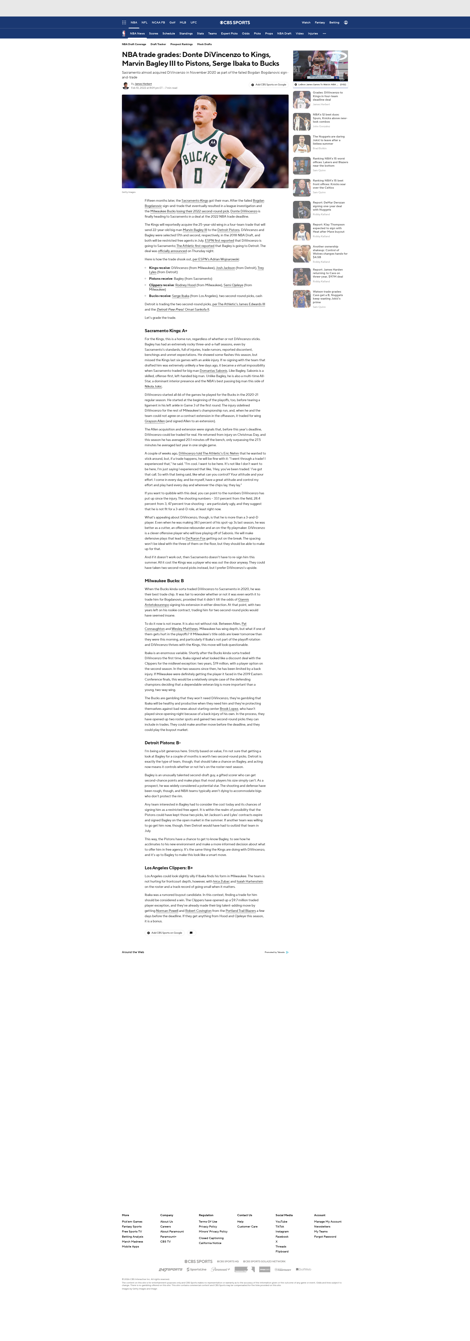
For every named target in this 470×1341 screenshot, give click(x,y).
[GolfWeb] (303, 1269)
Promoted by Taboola (275, 952)
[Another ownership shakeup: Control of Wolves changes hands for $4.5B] (302, 254)
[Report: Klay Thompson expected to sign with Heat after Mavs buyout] (302, 232)
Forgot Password (325, 1237)
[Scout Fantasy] (283, 1269)
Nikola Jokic (153, 386)
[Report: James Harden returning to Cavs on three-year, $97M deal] (302, 277)
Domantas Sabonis (213, 371)
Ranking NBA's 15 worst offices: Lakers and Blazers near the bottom (330, 162)
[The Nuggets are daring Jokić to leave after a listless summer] (302, 144)
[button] (324, 33)
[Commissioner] (245, 1268)
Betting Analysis (132, 1237)
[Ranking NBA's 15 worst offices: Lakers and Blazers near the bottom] (302, 166)
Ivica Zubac (221, 881)
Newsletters (322, 1226)
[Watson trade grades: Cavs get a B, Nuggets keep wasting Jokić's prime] (302, 299)
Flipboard (282, 1251)
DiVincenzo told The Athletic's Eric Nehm (209, 453)
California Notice (210, 1243)
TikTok (280, 1226)
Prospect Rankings (181, 44)
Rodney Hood (185, 285)
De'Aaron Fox (195, 538)
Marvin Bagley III (195, 230)
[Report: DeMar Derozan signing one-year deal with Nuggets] (302, 210)
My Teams (321, 1231)
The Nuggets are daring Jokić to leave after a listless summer (329, 140)
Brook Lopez (229, 709)
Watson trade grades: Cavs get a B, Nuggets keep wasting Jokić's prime (328, 297)
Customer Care (247, 1226)
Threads (281, 1246)
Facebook (282, 1237)
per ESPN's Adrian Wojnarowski (216, 259)
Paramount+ (168, 1237)
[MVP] (264, 1268)
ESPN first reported (219, 241)
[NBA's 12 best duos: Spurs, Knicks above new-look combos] (302, 122)
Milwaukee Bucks (163, 211)
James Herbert (143, 84)
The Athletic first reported (195, 246)
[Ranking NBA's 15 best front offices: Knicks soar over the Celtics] (302, 188)
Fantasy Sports (132, 1226)
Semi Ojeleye (233, 285)
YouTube (281, 1221)
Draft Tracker (158, 44)
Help (240, 1221)
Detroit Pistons (228, 230)
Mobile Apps (130, 1246)
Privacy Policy (208, 1226)
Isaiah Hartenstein (250, 881)
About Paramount (172, 1231)
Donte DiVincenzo (243, 211)
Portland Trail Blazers (241, 911)
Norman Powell (167, 911)
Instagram (282, 1231)
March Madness (132, 1241)
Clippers (155, 285)
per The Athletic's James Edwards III (238, 304)
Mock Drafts (204, 44)
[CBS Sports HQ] (228, 1261)
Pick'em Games (132, 1221)
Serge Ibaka (180, 296)
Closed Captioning (211, 1238)
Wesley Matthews (184, 629)
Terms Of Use (208, 1221)
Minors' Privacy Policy (213, 1231)
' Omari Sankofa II (183, 309)
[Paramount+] (220, 1268)
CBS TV (165, 1241)
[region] (320, 66)
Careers (165, 1226)
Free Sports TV (132, 1231)
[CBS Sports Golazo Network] (264, 1261)
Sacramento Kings (195, 201)
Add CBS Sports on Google (271, 84)
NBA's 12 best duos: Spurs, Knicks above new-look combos (330, 118)
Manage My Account (327, 1221)
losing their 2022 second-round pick (202, 211)
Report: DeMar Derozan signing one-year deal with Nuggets (329, 206)
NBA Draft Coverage (134, 44)
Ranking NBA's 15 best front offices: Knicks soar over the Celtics (329, 184)
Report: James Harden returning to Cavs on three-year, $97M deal (328, 273)
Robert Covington (198, 911)
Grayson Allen (155, 421)
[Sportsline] (197, 1269)
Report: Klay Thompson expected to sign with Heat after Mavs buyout (329, 228)
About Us (166, 1221)
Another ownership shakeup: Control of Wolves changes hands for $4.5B (330, 252)
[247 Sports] (170, 1269)
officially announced (172, 251)
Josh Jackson (225, 268)
